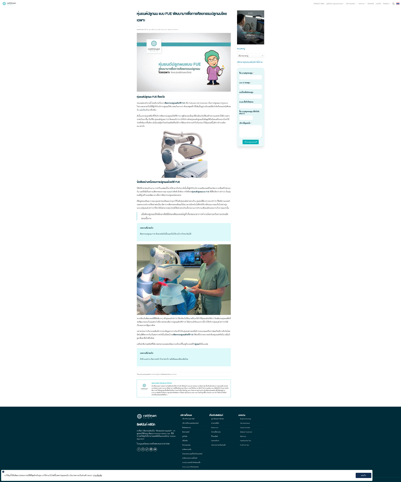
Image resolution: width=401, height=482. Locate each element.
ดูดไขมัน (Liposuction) (334, 3)
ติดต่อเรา (386, 3)
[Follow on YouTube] (155, 449)
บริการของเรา (350, 3)
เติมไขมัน (185, 440)
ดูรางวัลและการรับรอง (217, 419)
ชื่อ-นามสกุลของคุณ (246, 73)
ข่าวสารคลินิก (215, 423)
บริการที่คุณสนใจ (245, 123)
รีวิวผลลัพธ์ (214, 436)
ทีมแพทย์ (371, 3)
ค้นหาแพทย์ (185, 432)
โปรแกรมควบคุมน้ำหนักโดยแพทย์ (192, 454)
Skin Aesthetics (245, 423)
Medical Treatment (246, 432)
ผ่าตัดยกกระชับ (186, 449)
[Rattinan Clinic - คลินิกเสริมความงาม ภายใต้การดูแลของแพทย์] (9, 3)
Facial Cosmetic (245, 427)
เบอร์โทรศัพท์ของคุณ (246, 92)
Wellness (243, 436)
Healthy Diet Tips (245, 440)
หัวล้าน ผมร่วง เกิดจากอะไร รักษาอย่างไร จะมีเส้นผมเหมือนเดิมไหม (164, 359)
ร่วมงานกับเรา (215, 440)
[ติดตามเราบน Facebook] (139, 449)
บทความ (361, 3)
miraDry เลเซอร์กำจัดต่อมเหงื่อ (191, 462)
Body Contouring (245, 419)
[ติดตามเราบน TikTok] (147, 449)
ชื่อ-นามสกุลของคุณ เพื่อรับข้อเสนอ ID (249, 112)
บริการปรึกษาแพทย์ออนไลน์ (190, 423)
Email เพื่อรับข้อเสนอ (246, 102)
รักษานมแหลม (186, 445)
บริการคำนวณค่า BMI (188, 419)
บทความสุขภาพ (156, 374)
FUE (179, 116)
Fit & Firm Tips (244, 445)
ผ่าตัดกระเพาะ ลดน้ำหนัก (189, 458)
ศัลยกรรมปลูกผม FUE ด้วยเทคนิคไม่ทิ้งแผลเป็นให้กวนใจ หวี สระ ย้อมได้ (165, 234)
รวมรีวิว (378, 3)
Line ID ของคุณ (245, 83)
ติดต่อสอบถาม (186, 427)
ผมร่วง (171, 191)
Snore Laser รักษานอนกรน (190, 467)
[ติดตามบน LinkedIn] (151, 449)
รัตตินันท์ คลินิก (319, 3)
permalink (173, 374)
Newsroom (214, 427)
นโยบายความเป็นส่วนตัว (218, 445)
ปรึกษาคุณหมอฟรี (250, 142)
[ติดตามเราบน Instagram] (143, 449)
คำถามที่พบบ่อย (216, 432)
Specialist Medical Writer (169, 29)
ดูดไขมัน (184, 436)
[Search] (393, 3)
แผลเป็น (142, 110)
